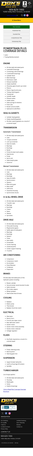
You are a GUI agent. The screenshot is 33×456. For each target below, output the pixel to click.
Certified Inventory (21, 420)
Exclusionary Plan (16, 41)
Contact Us (19, 427)
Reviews (18, 424)
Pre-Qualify (4, 422)
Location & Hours (5, 427)
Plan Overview (16, 27)
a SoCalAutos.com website (7, 443)
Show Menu (16, 20)
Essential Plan (16, 34)
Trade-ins (3, 424)
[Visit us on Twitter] (22, 15)
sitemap (16, 443)
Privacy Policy (4, 429)
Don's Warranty (20, 422)
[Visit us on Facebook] (24, 15)
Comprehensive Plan (16, 38)
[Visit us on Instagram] (27, 15)
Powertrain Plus (16, 30)
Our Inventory (4, 420)
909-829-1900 (6, 436)
